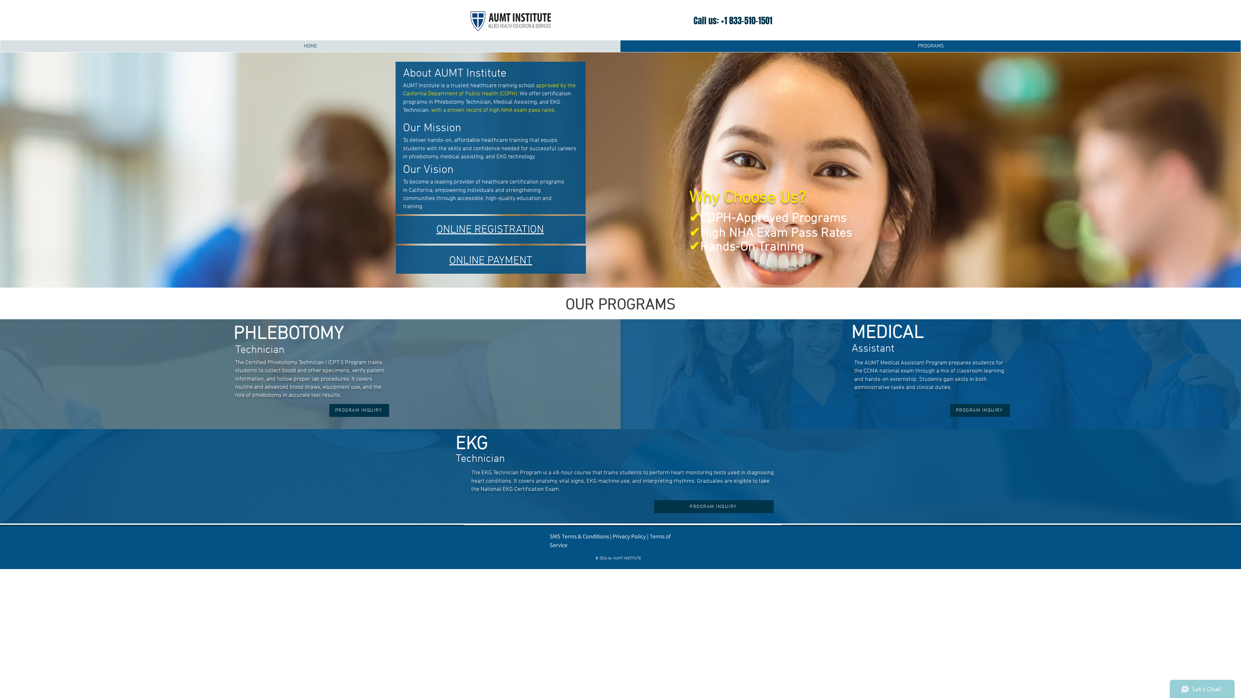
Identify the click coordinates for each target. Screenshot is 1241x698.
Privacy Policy (629, 536)
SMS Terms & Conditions (579, 536)
